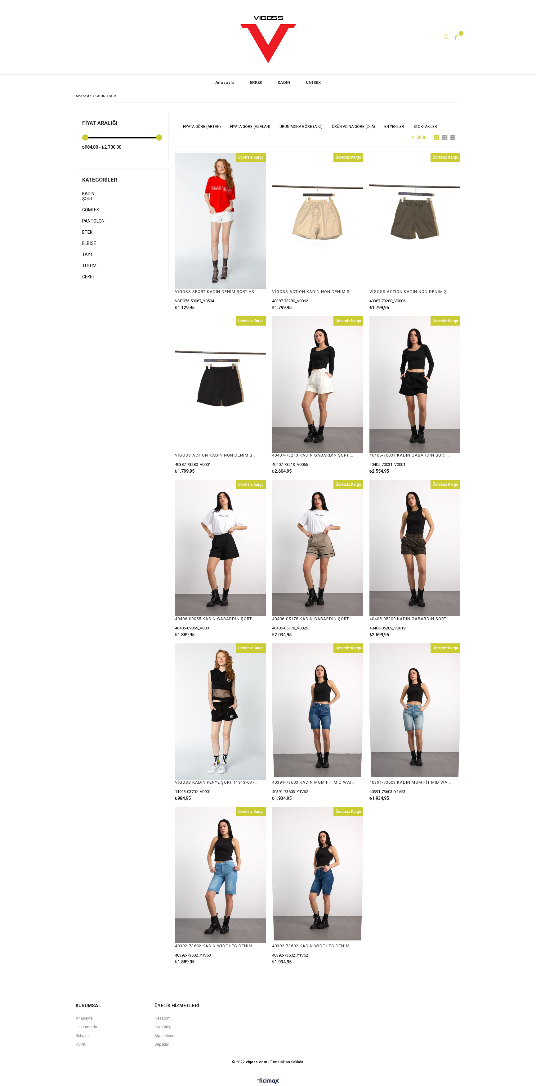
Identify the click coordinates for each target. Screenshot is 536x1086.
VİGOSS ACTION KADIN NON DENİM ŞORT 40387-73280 (313, 291)
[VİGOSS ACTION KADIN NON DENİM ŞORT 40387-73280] (317, 221)
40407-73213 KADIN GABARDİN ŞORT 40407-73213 (313, 455)
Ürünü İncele (242, 231)
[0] (457, 37)
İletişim (82, 1035)
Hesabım (162, 1018)
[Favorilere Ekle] (220, 231)
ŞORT (87, 198)
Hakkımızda (86, 1027)
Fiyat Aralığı (100, 123)
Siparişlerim (165, 1035)
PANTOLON (93, 221)
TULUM (89, 265)
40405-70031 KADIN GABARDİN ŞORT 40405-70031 (411, 455)
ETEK (87, 232)
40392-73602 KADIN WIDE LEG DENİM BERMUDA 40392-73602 (216, 946)
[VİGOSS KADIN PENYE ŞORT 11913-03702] (220, 711)
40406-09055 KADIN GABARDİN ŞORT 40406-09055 (216, 618)
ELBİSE (89, 243)
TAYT (87, 254)
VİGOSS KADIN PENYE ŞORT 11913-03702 (216, 782)
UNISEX (313, 82)
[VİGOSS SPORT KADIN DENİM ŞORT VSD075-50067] (220, 221)
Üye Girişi (162, 1027)
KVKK (81, 1044)
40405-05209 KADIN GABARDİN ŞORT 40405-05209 (411, 618)
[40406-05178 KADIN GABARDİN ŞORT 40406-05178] (317, 548)
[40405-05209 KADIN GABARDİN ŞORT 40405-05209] (414, 548)
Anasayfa (225, 82)
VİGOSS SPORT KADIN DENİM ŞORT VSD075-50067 (216, 291)
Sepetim (161, 1044)
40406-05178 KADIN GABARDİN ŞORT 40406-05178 (313, 618)
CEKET (88, 276)
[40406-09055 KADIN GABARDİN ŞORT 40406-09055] (220, 548)
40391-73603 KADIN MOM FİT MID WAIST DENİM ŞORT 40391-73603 (313, 782)
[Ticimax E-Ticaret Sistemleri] (268, 1081)
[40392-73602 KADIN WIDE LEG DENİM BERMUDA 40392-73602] (220, 875)
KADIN (284, 82)
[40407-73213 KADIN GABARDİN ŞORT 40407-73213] (317, 384)
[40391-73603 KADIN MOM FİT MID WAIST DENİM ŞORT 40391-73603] (317, 711)
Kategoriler (99, 180)
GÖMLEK (90, 209)
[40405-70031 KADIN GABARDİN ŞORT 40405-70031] (414, 384)
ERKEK (256, 82)
